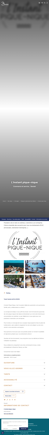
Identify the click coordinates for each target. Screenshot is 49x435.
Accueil (4, 201)
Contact (33, 219)
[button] (2, 432)
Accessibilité (28, 219)
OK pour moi (23, 428)
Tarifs (22, 219)
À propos (4, 219)
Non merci (6, 428)
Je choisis (15, 428)
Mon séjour (10, 201)
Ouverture (9, 219)
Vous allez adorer (16, 219)
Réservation (8, 395)
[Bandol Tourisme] (4, 4)
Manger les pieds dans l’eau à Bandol (28, 201)
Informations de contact (41, 219)
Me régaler (17, 201)
